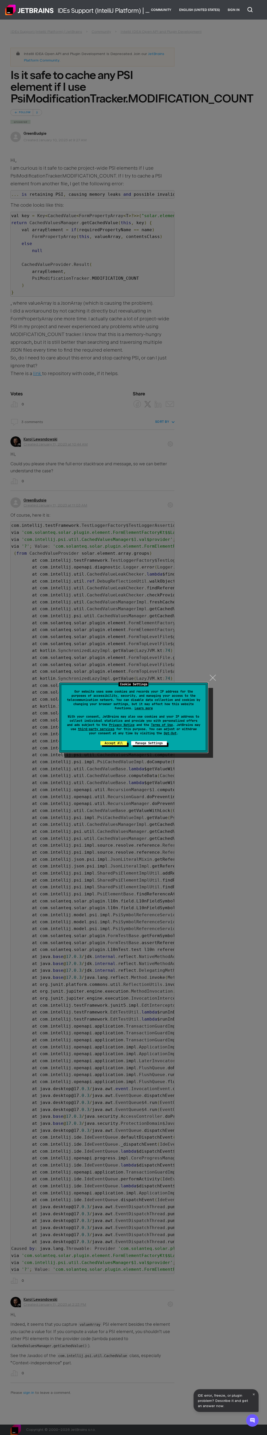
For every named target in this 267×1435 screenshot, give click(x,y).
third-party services (96, 729)
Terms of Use (162, 725)
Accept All (114, 743)
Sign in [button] (234, 10)
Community (161, 10)
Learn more (144, 708)
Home (29, 10)
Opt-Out (170, 733)
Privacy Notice (122, 725)
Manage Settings (149, 743)
